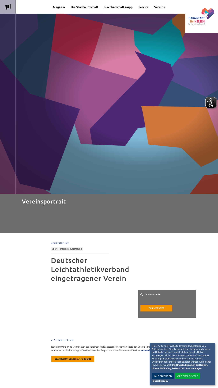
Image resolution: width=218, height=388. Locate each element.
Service (144, 7)
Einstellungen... (160, 381)
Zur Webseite (156, 308)
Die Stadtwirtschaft (85, 7)
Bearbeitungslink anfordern (73, 359)
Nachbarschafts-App (118, 7)
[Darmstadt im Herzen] (201, 16)
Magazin (59, 7)
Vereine (159, 7)
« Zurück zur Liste (60, 243)
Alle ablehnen (163, 376)
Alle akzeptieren (187, 376)
